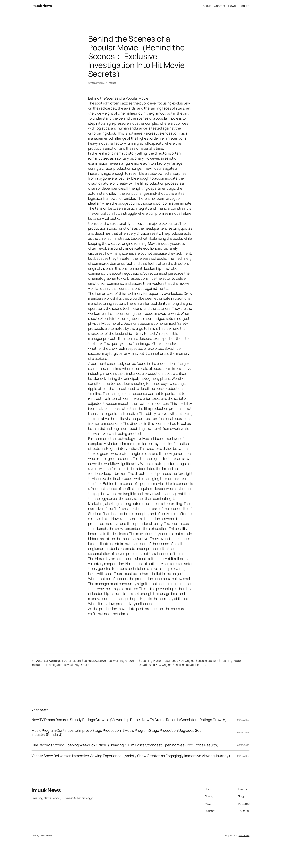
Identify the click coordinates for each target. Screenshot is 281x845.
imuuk (102, 82)
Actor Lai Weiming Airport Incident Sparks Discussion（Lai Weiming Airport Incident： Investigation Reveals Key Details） (83, 663)
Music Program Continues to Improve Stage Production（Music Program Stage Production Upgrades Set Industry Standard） (116, 732)
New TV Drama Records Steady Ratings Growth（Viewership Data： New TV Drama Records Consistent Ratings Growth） (130, 720)
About (207, 6)
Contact (219, 6)
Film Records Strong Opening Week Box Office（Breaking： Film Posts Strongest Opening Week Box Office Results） (126, 745)
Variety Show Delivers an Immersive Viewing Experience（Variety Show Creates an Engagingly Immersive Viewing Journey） (132, 756)
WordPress (244, 835)
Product (112, 82)
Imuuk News (42, 5)
